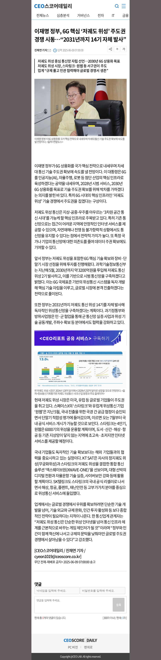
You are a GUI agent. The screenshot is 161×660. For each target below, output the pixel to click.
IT (113, 15)
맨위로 (88, 647)
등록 (118, 605)
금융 (125, 15)
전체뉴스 (42, 15)
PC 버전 (73, 647)
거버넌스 (83, 15)
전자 (101, 15)
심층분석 (63, 15)
